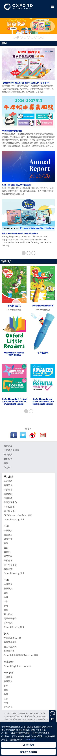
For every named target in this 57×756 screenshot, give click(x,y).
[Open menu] (52, 6)
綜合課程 (8, 480)
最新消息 (8, 445)
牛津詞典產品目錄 (12, 638)
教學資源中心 (10, 502)
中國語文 (8, 530)
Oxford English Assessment (17, 666)
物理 (6, 605)
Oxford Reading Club (14, 519)
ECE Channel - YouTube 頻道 (18, 515)
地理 (6, 597)
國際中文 (8, 539)
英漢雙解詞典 (10, 642)
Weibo (32, 435)
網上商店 (8, 454)
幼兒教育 (8, 707)
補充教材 (8, 556)
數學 (6, 543)
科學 (6, 609)
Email (43, 435)
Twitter (23, 435)
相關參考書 (9, 650)
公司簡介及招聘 (11, 450)
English (7, 467)
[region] (28, 739)
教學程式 (8, 568)
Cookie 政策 (29, 739)
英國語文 (8, 485)
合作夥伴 (8, 458)
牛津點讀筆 (9, 506)
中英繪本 (8, 489)
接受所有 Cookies (28, 751)
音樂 (6, 547)
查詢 (6, 463)
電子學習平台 (10, 510)
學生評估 (9, 661)
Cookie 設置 (28, 744)
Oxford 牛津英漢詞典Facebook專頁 (21, 655)
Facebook (13, 435)
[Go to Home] (18, 6)
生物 (6, 601)
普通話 (7, 551)
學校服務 (8, 498)
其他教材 (8, 493)
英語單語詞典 (10, 646)
